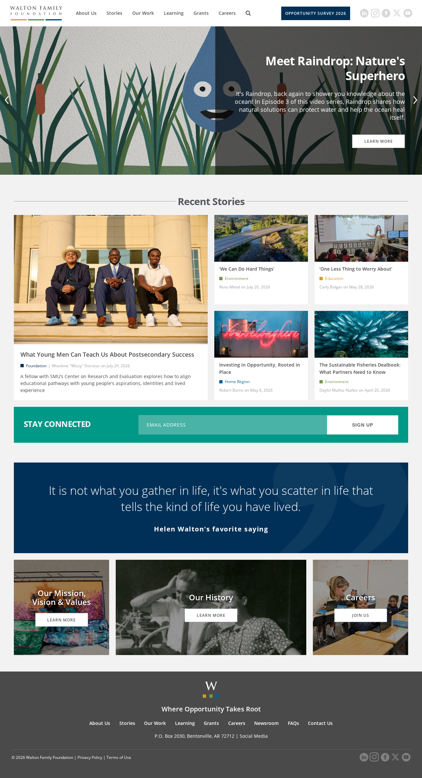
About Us (86, 13)
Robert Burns (231, 390)
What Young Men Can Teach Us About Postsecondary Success (107, 354)
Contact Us (320, 723)
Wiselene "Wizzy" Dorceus (76, 366)
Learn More (378, 141)
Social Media (254, 736)
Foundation (36, 366)
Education (334, 278)
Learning (174, 13)
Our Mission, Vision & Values (61, 597)
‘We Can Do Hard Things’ (246, 269)
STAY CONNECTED (57, 423)
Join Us (360, 615)
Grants (201, 13)
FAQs (293, 723)
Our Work (143, 13)
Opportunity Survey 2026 (315, 13)
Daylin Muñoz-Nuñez (339, 390)
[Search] (248, 13)
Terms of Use (118, 757)
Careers (227, 13)
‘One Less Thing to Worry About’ (355, 269)
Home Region (237, 381)
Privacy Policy (89, 757)
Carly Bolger (330, 287)
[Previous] (8, 100)
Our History (211, 597)
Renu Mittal (229, 287)
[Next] (414, 100)
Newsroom (266, 723)
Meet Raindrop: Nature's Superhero (335, 68)
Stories (114, 13)
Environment (236, 278)
